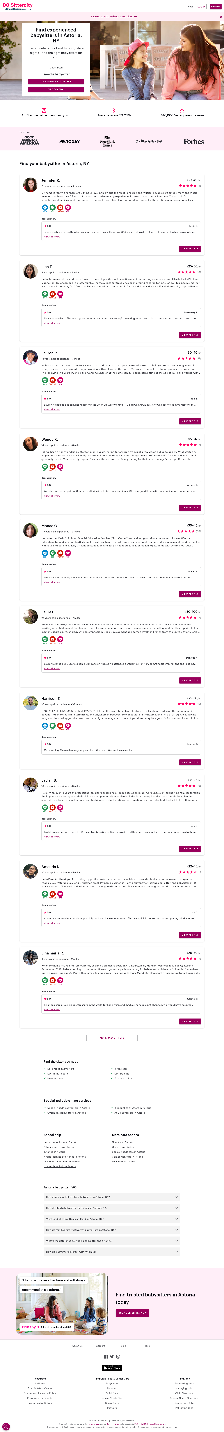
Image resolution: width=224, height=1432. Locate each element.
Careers (100, 1345)
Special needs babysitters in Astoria (69, 1107)
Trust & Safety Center (40, 1388)
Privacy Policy (113, 1424)
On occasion (56, 89)
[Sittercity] (22, 6)
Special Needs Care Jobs (184, 1398)
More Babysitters (112, 1038)
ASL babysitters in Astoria (130, 1112)
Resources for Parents (39, 1398)
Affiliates (40, 1383)
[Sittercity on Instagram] (118, 1357)
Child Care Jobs (184, 1393)
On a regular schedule (56, 81)
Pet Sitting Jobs (184, 1407)
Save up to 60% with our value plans (112, 16)
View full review (52, 236)
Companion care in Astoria (127, 1156)
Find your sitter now (132, 1313)
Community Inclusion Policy (40, 1393)
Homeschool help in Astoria (60, 1166)
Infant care (121, 1068)
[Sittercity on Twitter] (112, 1357)
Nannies (112, 1388)
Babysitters (112, 1383)
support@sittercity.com (165, 1427)
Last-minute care (57, 1073)
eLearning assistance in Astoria (62, 1161)
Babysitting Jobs (184, 1383)
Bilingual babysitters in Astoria (132, 1107)
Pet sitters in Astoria (123, 1161)
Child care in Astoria (123, 1146)
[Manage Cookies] (6, 1426)
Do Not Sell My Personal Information (149, 1424)
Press (147, 1345)
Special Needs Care (112, 1398)
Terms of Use (93, 1424)
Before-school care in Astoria (60, 1142)
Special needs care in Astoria (128, 1151)
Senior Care (112, 1402)
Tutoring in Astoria (54, 1151)
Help (190, 6)
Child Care (112, 1393)
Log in (201, 6)
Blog (123, 1345)
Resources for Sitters (40, 1402)
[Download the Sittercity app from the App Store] (112, 1368)
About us (77, 1345)
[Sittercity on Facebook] (106, 1357)
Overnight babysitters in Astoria (66, 1112)
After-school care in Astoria (59, 1146)
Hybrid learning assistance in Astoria (65, 1156)
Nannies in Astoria (122, 1142)
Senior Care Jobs (184, 1402)
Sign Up (215, 6)
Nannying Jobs (184, 1388)
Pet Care (112, 1407)
